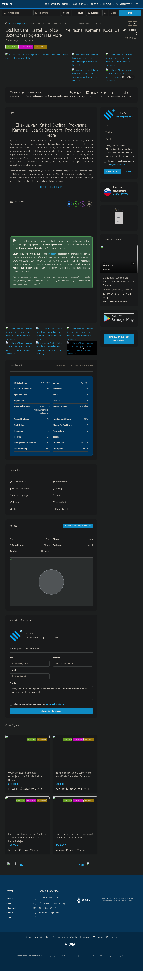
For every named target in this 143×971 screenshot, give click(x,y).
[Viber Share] (82, 204)
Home (46, 4)
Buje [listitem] (9, 903)
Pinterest (113, 937)
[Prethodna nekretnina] (11, 865)
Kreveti (79, 13)
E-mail (13, 670)
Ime (11, 658)
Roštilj (59, 488)
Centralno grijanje (20, 495)
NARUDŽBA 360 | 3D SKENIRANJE (119, 339)
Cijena (66, 13)
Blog (75, 4)
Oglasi (65, 4)
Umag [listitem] (10, 899)
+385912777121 (53, 638)
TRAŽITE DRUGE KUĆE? (51, 187)
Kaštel (26, 23)
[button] (130, 23)
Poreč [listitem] (10, 913)
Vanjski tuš (61, 502)
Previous (104, 263)
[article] (119, 275)
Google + (87, 937)
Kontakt (94, 4)
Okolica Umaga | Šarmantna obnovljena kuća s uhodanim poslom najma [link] (27, 776)
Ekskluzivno (26, 47)
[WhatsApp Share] (76, 204)
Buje (19, 23)
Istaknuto (55, 4)
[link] (119, 259)
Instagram (60, 937)
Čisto (113, 13)
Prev (21, 865)
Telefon (56, 658)
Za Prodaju (12, 47)
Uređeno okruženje (20, 488)
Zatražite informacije (51, 711)
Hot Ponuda (40, 47)
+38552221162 (33, 638)
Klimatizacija (61, 482)
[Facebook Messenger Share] (69, 204)
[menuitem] (124, 4)
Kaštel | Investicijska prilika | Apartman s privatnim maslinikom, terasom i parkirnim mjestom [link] (27, 838)
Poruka (13, 683)
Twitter (46, 937)
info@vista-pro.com (50, 913)
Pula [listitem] (9, 917)
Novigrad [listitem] (11, 908)
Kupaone (95, 13)
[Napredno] (105, 13)
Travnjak (16, 502)
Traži (130, 13)
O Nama (82, 4)
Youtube (100, 937)
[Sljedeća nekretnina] (91, 865)
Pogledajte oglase (124, 116)
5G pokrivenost (19, 482)
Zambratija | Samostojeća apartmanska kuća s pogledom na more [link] (118, 281)
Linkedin (73, 937)
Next (81, 865)
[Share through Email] (89, 204)
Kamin (58, 495)
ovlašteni (52, 254)
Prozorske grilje (62, 509)
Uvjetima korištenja (55, 704)
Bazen (16, 509)
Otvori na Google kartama (79, 526)
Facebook (33, 937)
